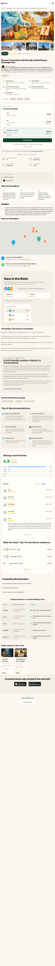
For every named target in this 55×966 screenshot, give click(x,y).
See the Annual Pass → (38, 151)
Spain (3, 8)
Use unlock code (27, 702)
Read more (4, 75)
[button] (27, 27)
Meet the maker (9, 180)
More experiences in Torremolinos (13, 388)
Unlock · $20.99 (27, 140)
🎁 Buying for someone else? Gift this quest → (27, 154)
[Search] (49, 3)
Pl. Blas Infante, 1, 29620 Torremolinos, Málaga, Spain (17, 259)
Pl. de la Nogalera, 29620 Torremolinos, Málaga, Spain (18, 266)
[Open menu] (53, 3)
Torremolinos (9, 8)
